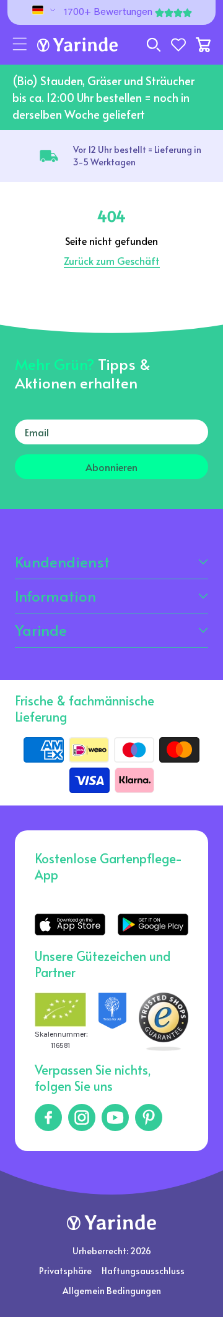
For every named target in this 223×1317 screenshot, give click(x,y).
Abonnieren (111, 467)
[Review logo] (112, 1022)
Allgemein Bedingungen (112, 1290)
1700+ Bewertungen (108, 12)
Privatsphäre (65, 1271)
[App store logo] (70, 924)
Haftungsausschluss (143, 1271)
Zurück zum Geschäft (112, 260)
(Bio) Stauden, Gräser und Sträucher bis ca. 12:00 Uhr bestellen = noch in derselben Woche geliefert (103, 97)
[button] (19, 44)
